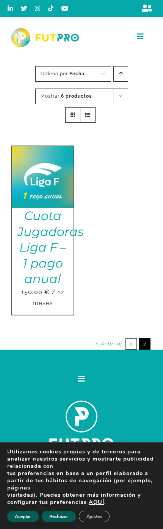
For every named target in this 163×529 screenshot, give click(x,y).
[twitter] (24, 8)
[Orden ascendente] (120, 74)
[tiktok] (51, 8)
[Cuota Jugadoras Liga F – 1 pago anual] (43, 151)
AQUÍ (96, 502)
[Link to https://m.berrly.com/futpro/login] (147, 8)
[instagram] (38, 8)
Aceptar (23, 516)
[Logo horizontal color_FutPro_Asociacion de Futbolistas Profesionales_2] (45, 31)
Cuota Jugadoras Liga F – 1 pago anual (50, 247)
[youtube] (65, 8)
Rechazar (58, 516)
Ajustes (94, 516)
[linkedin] (10, 8)
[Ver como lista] (87, 115)
